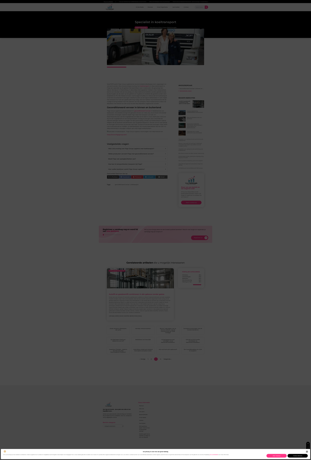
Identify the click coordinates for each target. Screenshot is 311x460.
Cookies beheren (297, 455)
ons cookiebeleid (214, 454)
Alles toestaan (277, 455)
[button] (307, 451)
